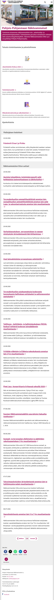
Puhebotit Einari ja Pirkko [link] (14, 143)
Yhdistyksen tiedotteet (12, 132)
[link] (22, 2)
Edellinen (21, 538)
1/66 (27, 538)
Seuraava (32, 538)
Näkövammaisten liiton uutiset (16, 166)
